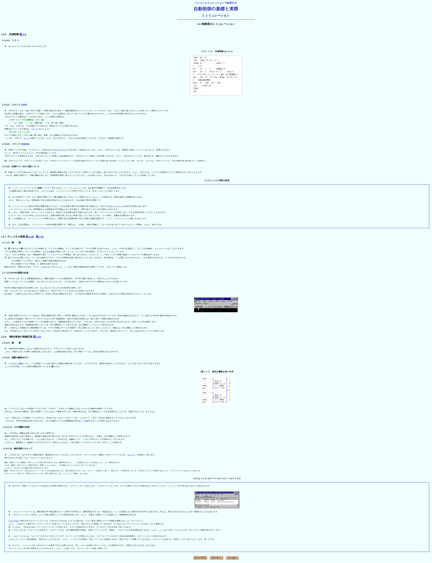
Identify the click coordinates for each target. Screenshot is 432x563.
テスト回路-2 (18, 363)
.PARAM (25, 144)
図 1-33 (37, 336)
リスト (34, 129)
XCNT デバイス (59, 150)
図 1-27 (40, 236)
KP (24, 166)
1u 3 (26, 138)
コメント (131, 455)
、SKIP (85, 421)
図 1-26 (30, 236)
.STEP (23, 104)
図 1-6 (23, 34)
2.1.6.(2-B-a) (13, 521)
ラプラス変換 (48, 251)
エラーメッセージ (116, 206)
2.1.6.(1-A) (45, 267)
